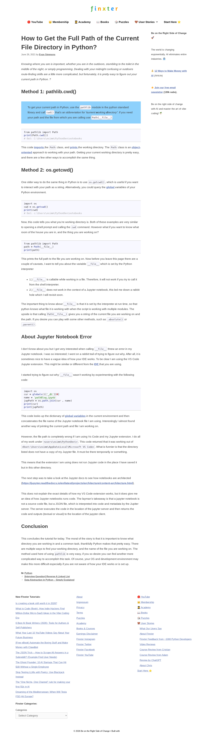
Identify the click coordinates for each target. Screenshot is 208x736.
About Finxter (147, 633)
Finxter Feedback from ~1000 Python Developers (166, 639)
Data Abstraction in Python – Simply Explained (49, 580)
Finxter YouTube (84, 655)
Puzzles (80, 618)
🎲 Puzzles (122, 22)
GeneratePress (127, 731)
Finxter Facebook (85, 649)
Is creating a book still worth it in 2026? (36, 603)
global (110, 187)
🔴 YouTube (35, 22)
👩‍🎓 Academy (82, 22)
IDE (96, 364)
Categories (21, 710)
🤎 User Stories (145, 22)
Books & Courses (85, 628)
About (79, 597)
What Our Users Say (151, 628)
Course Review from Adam (154, 655)
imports (39, 147)
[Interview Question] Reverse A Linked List (47, 576)
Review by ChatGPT (150, 660)
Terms (79, 612)
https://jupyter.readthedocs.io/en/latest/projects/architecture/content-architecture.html (77, 483)
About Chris (146, 665)
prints (74, 147)
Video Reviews (147, 644)
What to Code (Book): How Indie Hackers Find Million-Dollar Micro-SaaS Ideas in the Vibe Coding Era (42, 613)
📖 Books (102, 22)
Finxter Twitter (84, 644)
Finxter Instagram (85, 639)
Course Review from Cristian (155, 649)
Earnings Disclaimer (87, 633)
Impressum (82, 602)
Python (28, 573)
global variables (75, 415)
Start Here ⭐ (172, 22)
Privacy (80, 607)
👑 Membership (59, 22)
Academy (81, 623)
